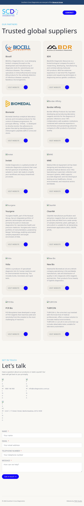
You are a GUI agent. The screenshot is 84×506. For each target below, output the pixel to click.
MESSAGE (6, 460)
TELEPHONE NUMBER (11, 451)
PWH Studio (78, 501)
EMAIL (4, 441)
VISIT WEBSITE (13, 87)
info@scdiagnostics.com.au (39, 389)
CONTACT (69, 12)
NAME (4, 431)
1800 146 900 (9, 389)
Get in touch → (10, 476)
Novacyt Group (57, 2)
